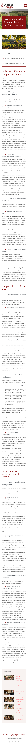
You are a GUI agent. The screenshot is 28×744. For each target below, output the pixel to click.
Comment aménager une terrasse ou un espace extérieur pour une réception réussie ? (20, 682)
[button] (25, 5)
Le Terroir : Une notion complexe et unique (15, 58)
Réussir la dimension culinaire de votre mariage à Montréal (20, 708)
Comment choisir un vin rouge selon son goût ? (20, 717)
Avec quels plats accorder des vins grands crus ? (20, 699)
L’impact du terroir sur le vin (11, 61)
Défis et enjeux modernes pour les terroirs (15, 63)
